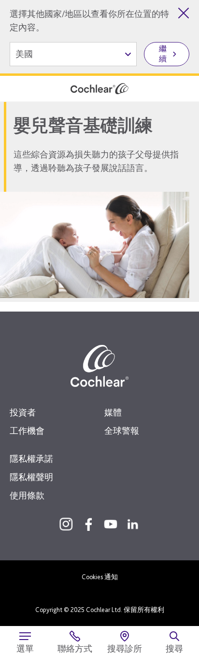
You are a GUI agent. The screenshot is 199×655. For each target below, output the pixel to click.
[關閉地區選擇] (183, 13)
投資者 (23, 412)
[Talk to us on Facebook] (88, 524)
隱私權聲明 (31, 477)
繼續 (163, 53)
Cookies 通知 (100, 577)
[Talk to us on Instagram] (66, 524)
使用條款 (27, 495)
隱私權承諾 (31, 459)
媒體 (113, 412)
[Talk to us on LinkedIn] (133, 524)
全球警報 (121, 431)
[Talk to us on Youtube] (110, 524)
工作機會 (27, 431)
